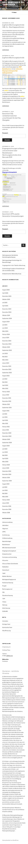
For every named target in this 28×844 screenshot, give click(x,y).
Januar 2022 (5, 395)
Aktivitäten (5, 525)
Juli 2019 (4, 487)
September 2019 (7, 480)
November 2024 (6, 312)
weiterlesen (5, 49)
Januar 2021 (5, 430)
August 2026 (6, 290)
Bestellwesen (6, 544)
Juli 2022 (4, 379)
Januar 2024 (5, 337)
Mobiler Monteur (7, 576)
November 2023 (6, 344)
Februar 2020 (6, 465)
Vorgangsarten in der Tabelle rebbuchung (13, 265)
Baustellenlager (6, 541)
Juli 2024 (4, 325)
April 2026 (5, 293)
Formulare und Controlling (9, 557)
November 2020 (6, 436)
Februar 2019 (6, 500)
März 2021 (5, 423)
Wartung (4, 605)
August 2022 (5, 375)
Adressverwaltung (7, 522)
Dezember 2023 (6, 341)
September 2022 (7, 372)
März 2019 (5, 496)
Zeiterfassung (6, 608)
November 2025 (6, 296)
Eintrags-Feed (6, 624)
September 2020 (7, 442)
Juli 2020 (4, 449)
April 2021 (5, 420)
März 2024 (5, 331)
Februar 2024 (6, 334)
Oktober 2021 (6, 404)
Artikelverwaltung (7, 538)
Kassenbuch (5, 570)
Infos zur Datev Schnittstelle (10, 563)
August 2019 (5, 484)
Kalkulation (5, 567)
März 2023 (5, 360)
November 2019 (6, 474)
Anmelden (5, 621)
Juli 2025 (4, 302)
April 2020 (5, 458)
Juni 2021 (4, 417)
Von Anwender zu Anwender (13, 3)
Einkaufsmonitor (7, 554)
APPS (4, 532)
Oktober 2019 (6, 477)
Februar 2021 (6, 426)
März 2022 (5, 388)
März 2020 (5, 461)
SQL (3, 592)
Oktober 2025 (6, 299)
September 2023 (7, 350)
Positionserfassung (7, 582)
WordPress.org (6, 630)
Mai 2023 (5, 356)
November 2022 (6, 369)
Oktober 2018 (6, 512)
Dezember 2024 (6, 309)
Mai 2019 (4, 493)
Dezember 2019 (6, 471)
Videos (4, 602)
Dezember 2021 (6, 398)
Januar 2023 (5, 363)
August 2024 (6, 321)
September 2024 (7, 318)
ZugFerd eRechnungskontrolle (13, 58)
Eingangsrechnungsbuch (9, 551)
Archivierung (5, 535)
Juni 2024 (5, 328)
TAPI (3, 598)
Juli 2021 (4, 414)
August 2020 (6, 445)
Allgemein (5, 528)
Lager (4, 573)
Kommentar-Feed (7, 627)
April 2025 (5, 305)
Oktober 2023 (6, 347)
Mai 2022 (4, 382)
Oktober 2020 (6, 439)
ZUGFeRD (5, 611)
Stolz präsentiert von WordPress (10, 840)
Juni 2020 (5, 452)
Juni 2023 (5, 353)
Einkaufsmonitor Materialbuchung (11, 273)
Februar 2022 (6, 391)
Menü (14, 12)
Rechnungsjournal (7, 589)
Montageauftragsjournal (9, 579)
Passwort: (5, 133)
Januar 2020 (5, 468)
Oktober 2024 (6, 315)
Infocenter (5, 560)
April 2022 (5, 385)
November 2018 (6, 509)
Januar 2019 (5, 503)
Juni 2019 (5, 490)
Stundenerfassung (7, 595)
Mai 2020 (5, 455)
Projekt (4, 586)
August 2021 (5, 410)
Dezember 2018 (6, 506)
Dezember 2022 (6, 366)
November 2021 (6, 401)
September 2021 (7, 407)
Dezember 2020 (6, 433)
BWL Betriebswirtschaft (9, 547)
